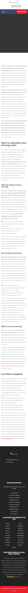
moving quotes (7, 438)
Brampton (20, 530)
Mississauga (20, 533)
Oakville (8, 540)
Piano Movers (14, 511)
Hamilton (7, 528)
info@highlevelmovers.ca (12, 459)
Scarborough (20, 542)
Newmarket (8, 537)
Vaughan (20, 545)
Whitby (7, 545)
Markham (20, 528)
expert (5, 92)
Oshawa (7, 535)
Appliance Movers (14, 509)
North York (20, 537)
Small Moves (14, 514)
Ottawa (14, 547)
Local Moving (14, 493)
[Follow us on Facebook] (5, 464)
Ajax (20, 523)
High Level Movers (19, 132)
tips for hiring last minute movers (10, 366)
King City (7, 533)
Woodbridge (20, 535)
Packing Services (14, 507)
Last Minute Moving (14, 504)
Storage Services (14, 500)
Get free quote (21, 11)
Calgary (7, 525)
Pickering (20, 540)
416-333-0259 (18, 5)
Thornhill (7, 542)
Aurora (7, 530)
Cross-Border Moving (14, 495)
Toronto (8, 523)
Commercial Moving (14, 502)
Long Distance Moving (14, 497)
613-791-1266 (18, 7)
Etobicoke (20, 525)
